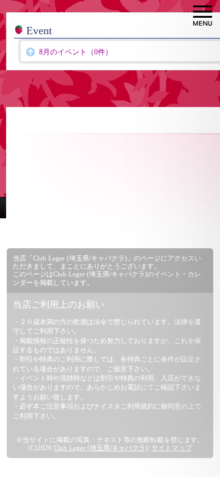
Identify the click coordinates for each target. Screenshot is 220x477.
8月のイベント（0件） (75, 52)
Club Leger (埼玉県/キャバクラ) (101, 447)
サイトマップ (172, 447)
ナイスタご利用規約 (124, 406)
